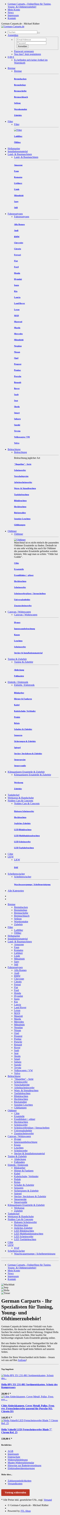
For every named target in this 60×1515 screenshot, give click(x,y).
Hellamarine (14, 148)
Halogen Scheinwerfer (25, 1222)
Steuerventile (20, 1202)
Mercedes (19, 1021)
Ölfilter (17, 933)
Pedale (17, 1179)
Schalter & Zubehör (24, 1185)
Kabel (17, 1173)
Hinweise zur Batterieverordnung (24, 1465)
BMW (17, 976)
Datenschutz (14, 1457)
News (11, 12)
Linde (17, 956)
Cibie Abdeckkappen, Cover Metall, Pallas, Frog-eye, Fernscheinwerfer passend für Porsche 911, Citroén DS (28, 1408)
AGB (10, 1451)
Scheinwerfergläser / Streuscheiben (31, 1127)
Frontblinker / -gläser (24, 1119)
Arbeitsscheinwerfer (24, 1087)
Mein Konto (14, 9)
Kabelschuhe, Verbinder (26, 1176)
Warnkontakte (21, 921)
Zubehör (18, 924)
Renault (18, 1044)
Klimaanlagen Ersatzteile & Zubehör (26, 771)
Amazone (19, 944)
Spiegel (18, 1193)
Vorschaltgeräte (22, 1084)
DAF (16, 1248)
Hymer (17, 1139)
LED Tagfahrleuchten (25, 1239)
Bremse (11, 68)
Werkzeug (19, 1208)
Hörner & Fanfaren (23, 1170)
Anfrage (22, 1360)
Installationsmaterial (18, 151)
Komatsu (18, 950)
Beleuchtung (14, 449)
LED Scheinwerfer (23, 1236)
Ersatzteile (19, 1116)
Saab (16, 1050)
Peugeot (18, 1036)
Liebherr (18, 953)
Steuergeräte (20, 1199)
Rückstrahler (20, 1102)
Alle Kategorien (16, 890)
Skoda (17, 1056)
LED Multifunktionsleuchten (28, 1233)
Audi (16, 973)
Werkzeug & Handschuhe (21, 797)
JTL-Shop (25, 1511)
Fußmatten (19, 1162)
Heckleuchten (21, 1099)
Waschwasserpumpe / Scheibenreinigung (34, 1253)
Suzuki (17, 1064)
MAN (17, 1013)
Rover (17, 1047)
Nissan (17, 1030)
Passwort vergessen (24, 51)
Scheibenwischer (16, 873)
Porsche (18, 1041)
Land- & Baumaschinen (20, 154)
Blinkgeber (19, 1167)
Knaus (17, 1145)
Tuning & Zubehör (17, 659)
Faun (16, 947)
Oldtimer (12, 531)
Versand (48, 1499)
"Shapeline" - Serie (23, 1079)
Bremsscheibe (21, 913)
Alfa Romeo (20, 970)
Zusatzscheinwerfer (24, 1133)
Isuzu (17, 998)
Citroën (18, 981)
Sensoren (18, 1187)
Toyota (17, 1067)
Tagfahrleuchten (22, 1093)
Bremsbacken (21, 907)
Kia (16, 1001)
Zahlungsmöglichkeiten (19, 1480)
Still (16, 964)
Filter (10, 121)
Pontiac (18, 1039)
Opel (16, 1033)
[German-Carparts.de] (12, 26)
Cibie (10, 854)
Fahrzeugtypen (15, 213)
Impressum (13, 15)
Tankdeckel (13, 795)
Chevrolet (19, 978)
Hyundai (18, 996)
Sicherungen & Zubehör (26, 1190)
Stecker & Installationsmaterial (29, 1153)
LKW (11, 856)
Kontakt (12, 18)
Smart (17, 1059)
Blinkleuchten (21, 1096)
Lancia (17, 1004)
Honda (17, 993)
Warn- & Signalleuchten (26, 1090)
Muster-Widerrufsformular (21, 1462)
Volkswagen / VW (23, 1070)
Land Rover (20, 1007)
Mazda (17, 1019)
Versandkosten (15, 1483)
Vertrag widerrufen (15, 1492)
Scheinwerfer (21, 1082)
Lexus (17, 1010)
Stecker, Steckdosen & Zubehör (30, 1196)
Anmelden (22, 46)
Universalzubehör (23, 1130)
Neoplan (18, 1027)
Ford (16, 990)
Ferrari (17, 984)
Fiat (16, 987)
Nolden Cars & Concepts (20, 800)
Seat (16, 1053)
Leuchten (19, 1147)
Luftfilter (18, 930)
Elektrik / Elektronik (18, 682)
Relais (17, 1182)
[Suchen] (38, 32)
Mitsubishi (19, 958)
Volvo (17, 1073)
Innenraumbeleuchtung (25, 1142)
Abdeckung (20, 1159)
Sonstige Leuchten (23, 1104)
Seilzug (18, 918)
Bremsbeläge (20, 910)
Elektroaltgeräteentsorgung (21, 1468)
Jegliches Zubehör (23, 1228)
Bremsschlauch (21, 915)
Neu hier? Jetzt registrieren (27, 54)
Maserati (18, 1016)
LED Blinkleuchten (24, 1230)
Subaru (17, 1061)
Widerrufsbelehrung (18, 1459)
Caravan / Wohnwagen (19, 611)
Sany (16, 961)
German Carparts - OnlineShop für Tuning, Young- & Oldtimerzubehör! (29, 5)
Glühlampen (20, 1107)
